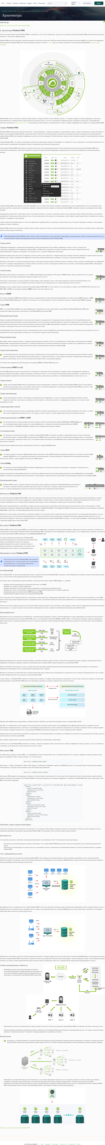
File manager (55, 1144)
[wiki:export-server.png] (52, 1001)
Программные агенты (21, 122)
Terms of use (63, 1144)
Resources (23, 3)
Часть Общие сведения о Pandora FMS (28, 11)
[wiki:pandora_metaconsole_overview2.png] (52, 1106)
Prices (35, 3)
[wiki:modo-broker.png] (52, 883)
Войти (99, 3)
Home (5, 11)
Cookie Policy (71, 1144)
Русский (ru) (86, 3)
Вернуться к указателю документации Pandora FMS (15, 25)
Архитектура (44, 11)
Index (42, 1144)
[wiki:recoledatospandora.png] (52, 641)
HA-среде (49, 42)
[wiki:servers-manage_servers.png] (52, 178)
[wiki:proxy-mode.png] (52, 933)
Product (9, 3)
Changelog (47, 1144)
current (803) (73, 3)
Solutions (16, 3)
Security (78, 1144)
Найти (66, 3)
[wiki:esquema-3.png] (52, 700)
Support (29, 3)
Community (41, 3)
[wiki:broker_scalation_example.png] (52, 1061)
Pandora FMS (12, 11)
